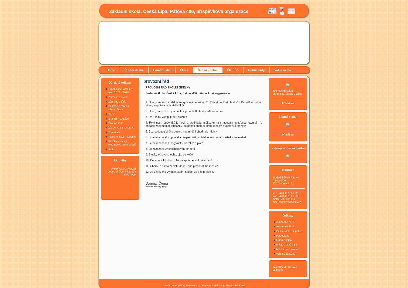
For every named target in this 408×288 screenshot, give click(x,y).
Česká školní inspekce (289, 231)
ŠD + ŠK (233, 70)
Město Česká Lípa (286, 244)
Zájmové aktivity (117, 97)
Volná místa (282, 70)
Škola (184, 70)
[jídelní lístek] (282, 14)
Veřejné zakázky (285, 253)
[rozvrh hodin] (291, 14)
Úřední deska (134, 70)
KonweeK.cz (192, 285)
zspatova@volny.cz (290, 202)
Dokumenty (256, 70)
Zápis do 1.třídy (117, 101)
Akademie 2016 (285, 226)
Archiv (112, 149)
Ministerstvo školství (287, 249)
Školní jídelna (208, 70)
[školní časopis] (272, 14)
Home (111, 70)
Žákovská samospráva (121, 127)
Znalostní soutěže (118, 118)
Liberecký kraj (284, 240)
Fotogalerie (282, 235)
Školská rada (115, 123)
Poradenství (162, 70)
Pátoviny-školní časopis (122, 136)
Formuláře (114, 132)
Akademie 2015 (285, 222)
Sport (111, 114)
